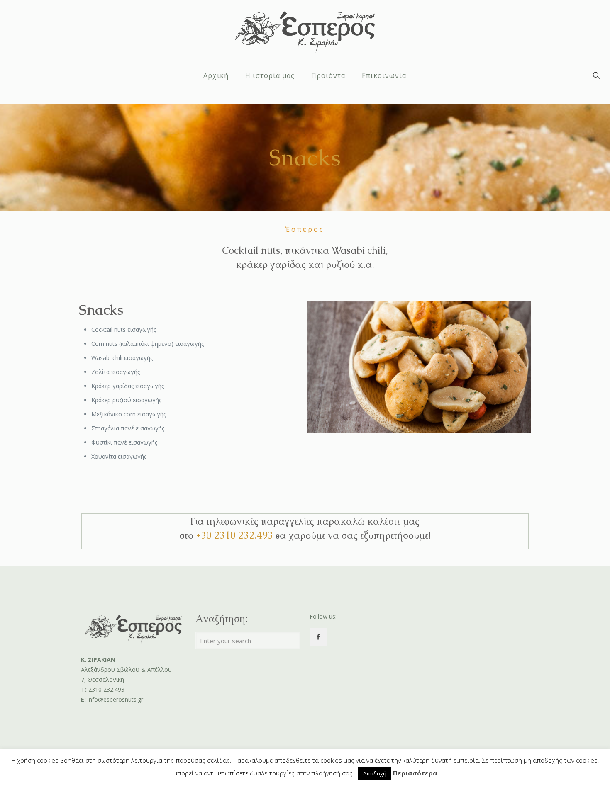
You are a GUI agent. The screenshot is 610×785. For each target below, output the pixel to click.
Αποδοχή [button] (374, 773)
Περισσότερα (415, 773)
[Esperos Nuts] (305, 31)
